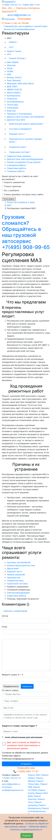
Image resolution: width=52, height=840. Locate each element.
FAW (9, 74)
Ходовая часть (16, 134)
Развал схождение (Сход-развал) (24, 162)
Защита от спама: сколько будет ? (19, 726)
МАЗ (9, 205)
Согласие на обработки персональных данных (25, 752)
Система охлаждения (20, 129)
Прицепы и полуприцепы (19, 113)
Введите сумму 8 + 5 (12, 674)
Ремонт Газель (14, 51)
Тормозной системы (17, 583)
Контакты (8, 29)
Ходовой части (14, 571)
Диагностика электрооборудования (25, 159)
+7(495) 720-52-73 (11, 5)
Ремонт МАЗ (34, 775)
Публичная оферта (11, 755)
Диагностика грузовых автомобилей (25, 116)
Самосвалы (12, 107)
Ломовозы (12, 98)
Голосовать (8, 199)
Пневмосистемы (15, 580)
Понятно (26, 835)
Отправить (26, 764)
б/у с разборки (11, 190)
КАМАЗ (12, 42)
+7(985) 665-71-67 (30, 5)
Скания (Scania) (17, 58)
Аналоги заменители (14, 182)
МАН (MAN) (12, 62)
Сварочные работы (16, 168)
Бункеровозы (13, 95)
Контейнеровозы (15, 101)
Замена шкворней (16, 574)
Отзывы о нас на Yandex (15, 23)
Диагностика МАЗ (16, 120)
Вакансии (30, 29)
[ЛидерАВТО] (9, 1)
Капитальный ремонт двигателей (25, 124)
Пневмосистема (17, 147)
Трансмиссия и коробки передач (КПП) (25, 140)
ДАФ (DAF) (12, 86)
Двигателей (13, 568)
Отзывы (43, 26)
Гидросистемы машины (19, 156)
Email (4, 626)
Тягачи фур (12, 104)
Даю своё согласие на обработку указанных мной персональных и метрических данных (23, 745)
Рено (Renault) (14, 80)
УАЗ (9, 54)
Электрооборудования (18, 592)
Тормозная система (19, 152)
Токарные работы (16, 171)
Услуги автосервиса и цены (26, 26)
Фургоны (11, 110)
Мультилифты (14, 92)
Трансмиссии (13, 577)
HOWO (10, 71)
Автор (5, 616)
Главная (8, 26)
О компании (19, 29)
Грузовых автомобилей (18, 562)
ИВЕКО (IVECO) (14, 89)
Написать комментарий (15, 611)
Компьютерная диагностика (21, 565)
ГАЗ (11, 47)
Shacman (11, 65)
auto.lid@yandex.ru (19, 15)
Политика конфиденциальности (18, 758)
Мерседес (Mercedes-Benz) (20, 83)
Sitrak (9, 68)
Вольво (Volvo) (14, 77)
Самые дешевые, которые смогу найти (23, 194)
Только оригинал (12, 186)
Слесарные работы (16, 165)
